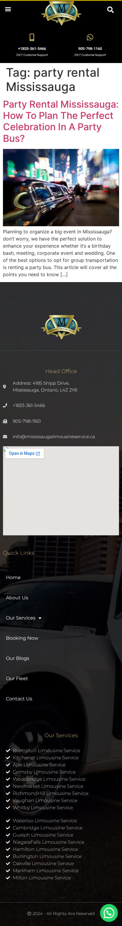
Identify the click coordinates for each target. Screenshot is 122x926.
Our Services (21, 618)
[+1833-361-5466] (32, 37)
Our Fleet (17, 678)
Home (13, 577)
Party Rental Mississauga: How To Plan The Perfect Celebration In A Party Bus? (61, 121)
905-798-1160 (90, 48)
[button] (8, 9)
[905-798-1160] (90, 37)
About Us (17, 597)
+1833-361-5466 (32, 48)
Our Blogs (17, 658)
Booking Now (22, 638)
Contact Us (19, 699)
